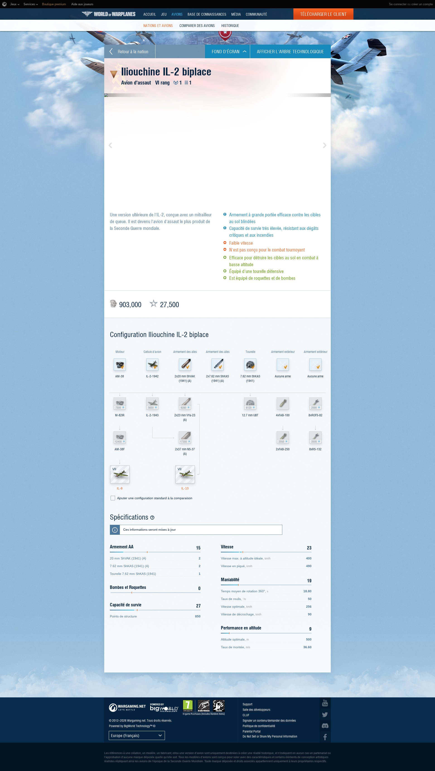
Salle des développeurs (256, 709)
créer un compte (422, 4)
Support (247, 704)
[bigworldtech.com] (164, 708)
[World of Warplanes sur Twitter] (325, 714)
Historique (230, 25)
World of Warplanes (108, 14)
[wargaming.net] (127, 708)
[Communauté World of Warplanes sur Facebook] (325, 737)
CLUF (246, 715)
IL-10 (185, 488)
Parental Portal (252, 731)
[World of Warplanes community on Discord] (325, 725)
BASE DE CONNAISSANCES (207, 14)
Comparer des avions (197, 25)
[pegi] (204, 707)
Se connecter (397, 4)
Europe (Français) (125, 735)
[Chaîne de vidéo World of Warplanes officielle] (325, 703)
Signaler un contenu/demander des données (269, 720)
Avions (177, 14)
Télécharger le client (323, 14)
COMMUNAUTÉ (256, 14)
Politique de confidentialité (259, 725)
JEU (164, 14)
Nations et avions (158, 25)
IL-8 (120, 488)
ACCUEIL (149, 14)
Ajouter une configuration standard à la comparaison (154, 498)
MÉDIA (236, 14)
